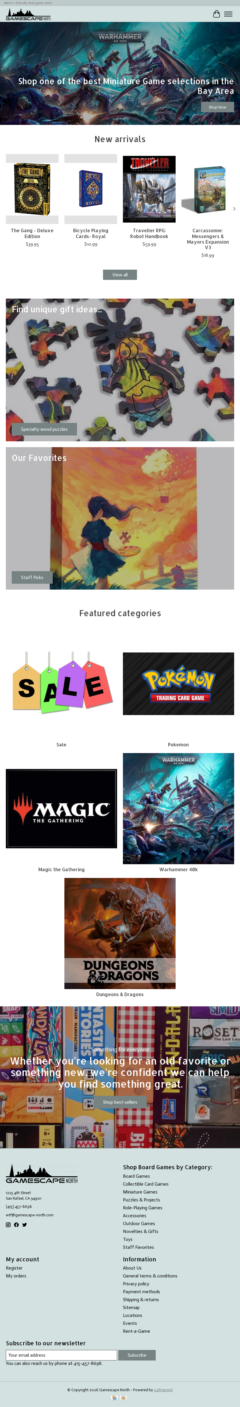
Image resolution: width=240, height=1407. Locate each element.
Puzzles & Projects (141, 1200)
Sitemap (131, 1307)
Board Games (136, 1176)
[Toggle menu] (228, 14)
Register (14, 1268)
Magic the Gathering (61, 869)
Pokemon (178, 744)
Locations (132, 1315)
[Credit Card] (114, 1398)
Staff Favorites (138, 1247)
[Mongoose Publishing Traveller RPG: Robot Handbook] (149, 189)
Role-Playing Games (142, 1207)
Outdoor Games (139, 1223)
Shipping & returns (141, 1299)
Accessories (134, 1215)
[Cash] (123, 1398)
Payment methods (141, 1291)
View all (120, 275)
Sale (61, 744)
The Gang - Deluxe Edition (32, 233)
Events (130, 1323)
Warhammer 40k (178, 869)
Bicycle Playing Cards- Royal (91, 233)
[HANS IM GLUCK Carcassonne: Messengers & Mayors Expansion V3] (207, 189)
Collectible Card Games (146, 1184)
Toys (128, 1239)
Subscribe (137, 1355)
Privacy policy (136, 1284)
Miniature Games (140, 1192)
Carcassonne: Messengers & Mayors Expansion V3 (208, 238)
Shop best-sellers (120, 1102)
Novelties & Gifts (140, 1231)
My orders (16, 1276)
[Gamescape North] (28, 14)
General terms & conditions (150, 1276)
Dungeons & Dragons (120, 994)
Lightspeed (163, 1389)
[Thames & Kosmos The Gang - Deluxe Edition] (32, 189)
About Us (132, 1268)
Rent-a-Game (136, 1331)
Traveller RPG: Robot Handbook (149, 233)
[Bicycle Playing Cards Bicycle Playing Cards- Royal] (90, 189)
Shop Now (217, 107)
